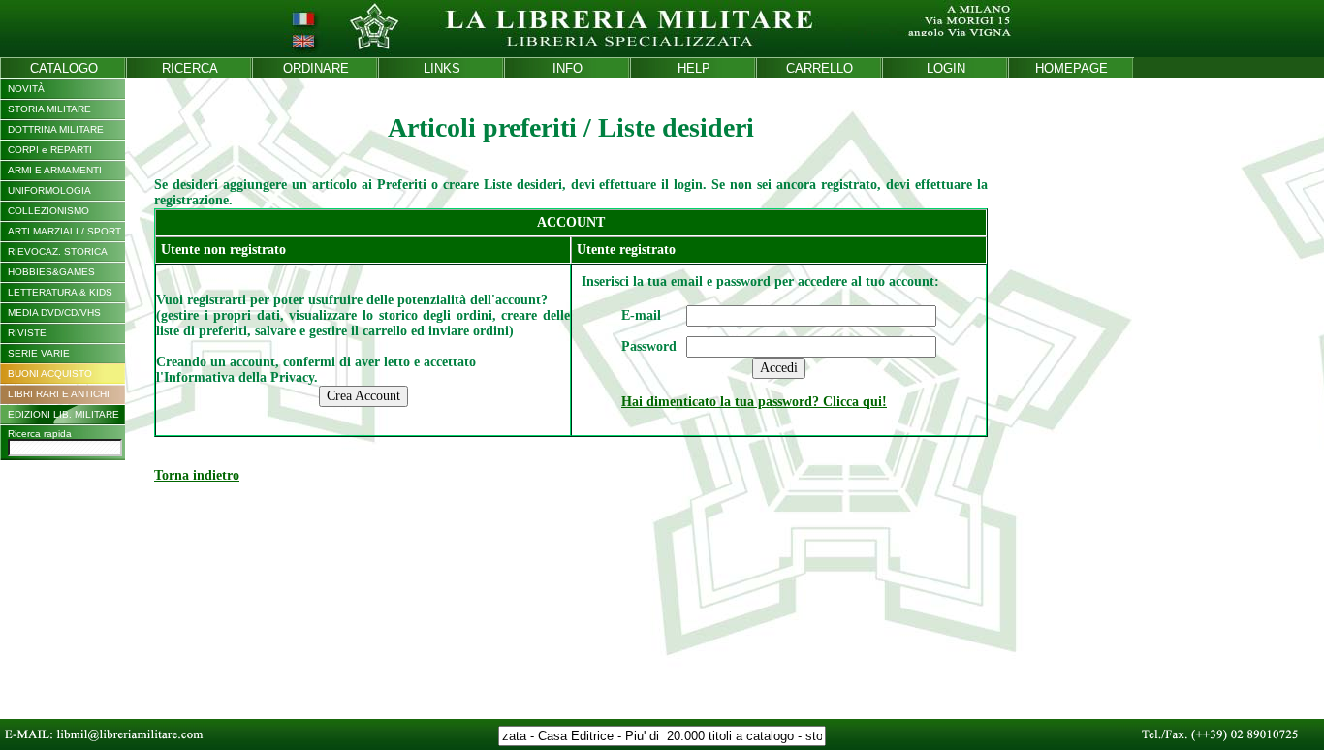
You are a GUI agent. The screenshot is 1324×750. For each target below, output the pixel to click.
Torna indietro (196, 475)
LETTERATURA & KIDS (60, 292)
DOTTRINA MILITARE (56, 129)
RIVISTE (27, 333)
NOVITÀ (26, 88)
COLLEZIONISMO (48, 210)
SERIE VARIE (39, 353)
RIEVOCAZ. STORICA (58, 251)
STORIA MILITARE (49, 109)
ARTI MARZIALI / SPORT (64, 231)
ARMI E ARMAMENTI (55, 170)
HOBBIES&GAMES (51, 271)
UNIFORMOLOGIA (49, 190)
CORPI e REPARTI (50, 149)
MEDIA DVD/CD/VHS (54, 312)
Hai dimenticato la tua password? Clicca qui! (754, 401)
